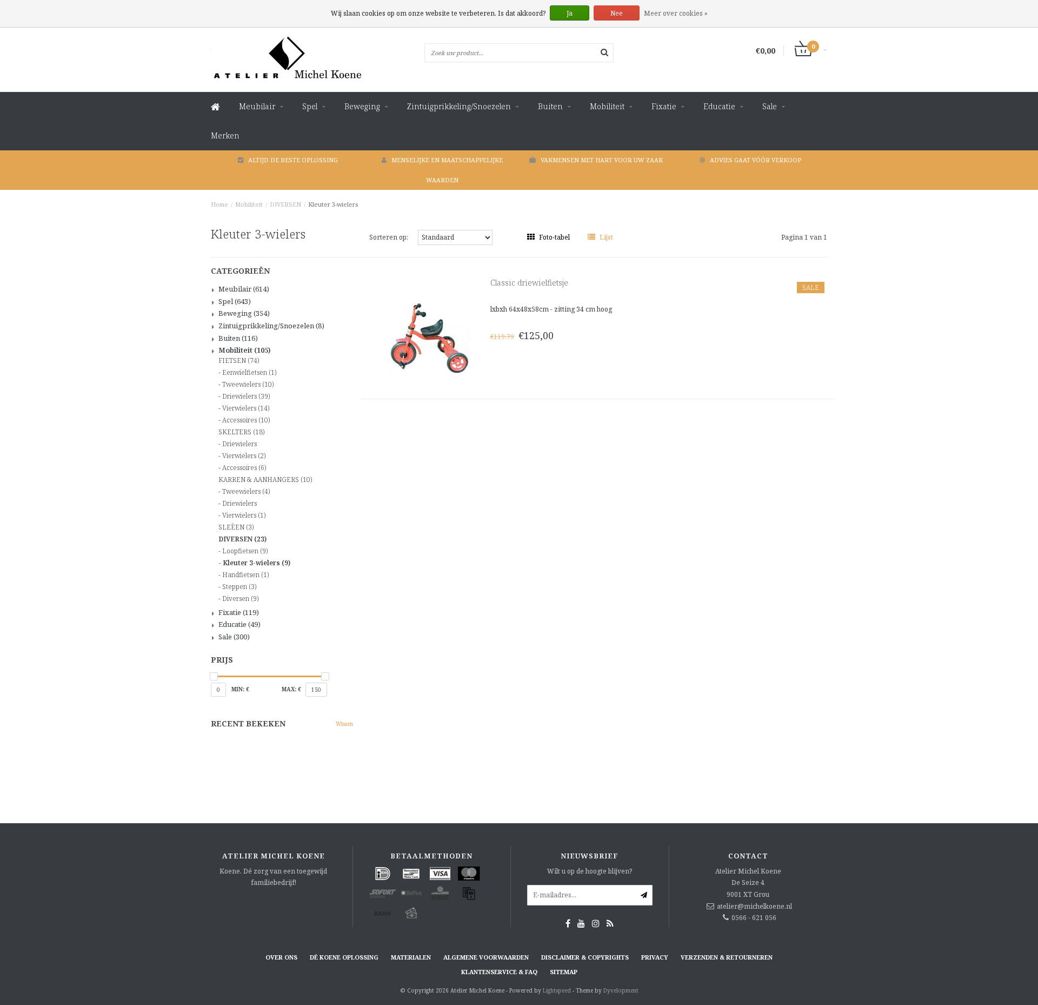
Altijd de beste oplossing (293, 160)
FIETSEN (238, 360)
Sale (769, 106)
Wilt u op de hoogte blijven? (589, 871)
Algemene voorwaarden (486, 957)
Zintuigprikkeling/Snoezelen (459, 106)
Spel (309, 106)
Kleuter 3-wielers (333, 204)
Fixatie (663, 106)
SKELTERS (241, 432)
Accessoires (246, 420)
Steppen (239, 587)
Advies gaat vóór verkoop (755, 160)
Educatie (719, 106)
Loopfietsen (245, 551)
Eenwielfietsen (249, 372)
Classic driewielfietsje (529, 282)
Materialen (411, 957)
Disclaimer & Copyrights (585, 957)
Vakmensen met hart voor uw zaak (602, 160)
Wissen (344, 724)
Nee (616, 13)
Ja (570, 13)
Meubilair (257, 106)
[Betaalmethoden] (382, 873)
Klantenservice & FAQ (499, 972)
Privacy (654, 957)
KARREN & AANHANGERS (265, 479)
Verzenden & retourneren (727, 957)
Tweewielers (248, 384)
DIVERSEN (285, 204)
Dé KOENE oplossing (344, 957)
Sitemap (563, 972)
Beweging (362, 106)
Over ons (281, 957)
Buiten (550, 106)
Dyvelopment (620, 990)
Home (219, 204)
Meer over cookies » (676, 13)
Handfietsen (245, 575)
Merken (225, 135)
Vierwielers (245, 408)
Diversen (240, 598)
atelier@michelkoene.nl (754, 906)
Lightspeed (557, 990)
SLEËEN (236, 527)
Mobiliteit (607, 106)
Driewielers (246, 396)
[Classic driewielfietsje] (430, 336)
